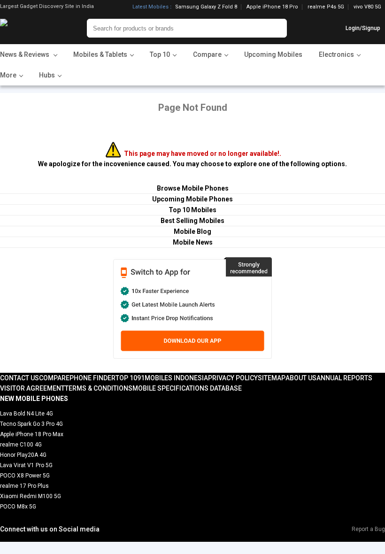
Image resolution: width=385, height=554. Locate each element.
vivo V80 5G (367, 7)
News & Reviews (25, 54)
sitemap (271, 378)
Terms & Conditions (98, 388)
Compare (54, 378)
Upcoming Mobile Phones (192, 199)
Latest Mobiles (150, 7)
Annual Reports (344, 378)
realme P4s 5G (326, 7)
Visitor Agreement (32, 388)
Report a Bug (368, 529)
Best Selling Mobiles (192, 220)
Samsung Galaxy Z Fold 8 (206, 7)
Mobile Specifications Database (187, 388)
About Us (300, 378)
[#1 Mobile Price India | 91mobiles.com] (29, 28)
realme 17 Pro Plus (24, 486)
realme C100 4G (21, 444)
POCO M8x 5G (18, 506)
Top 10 (126, 378)
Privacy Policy (233, 378)
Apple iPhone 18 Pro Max (31, 434)
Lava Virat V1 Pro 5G (26, 465)
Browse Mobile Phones (193, 188)
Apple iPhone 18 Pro (272, 7)
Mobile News (193, 242)
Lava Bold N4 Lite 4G (26, 413)
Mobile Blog (192, 231)
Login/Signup (363, 28)
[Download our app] (192, 308)
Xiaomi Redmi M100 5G (30, 496)
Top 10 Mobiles (192, 210)
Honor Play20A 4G (23, 455)
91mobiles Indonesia (172, 378)
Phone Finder (92, 378)
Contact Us (19, 378)
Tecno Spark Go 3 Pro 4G (31, 424)
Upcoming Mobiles (273, 54)
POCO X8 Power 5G (25, 475)
